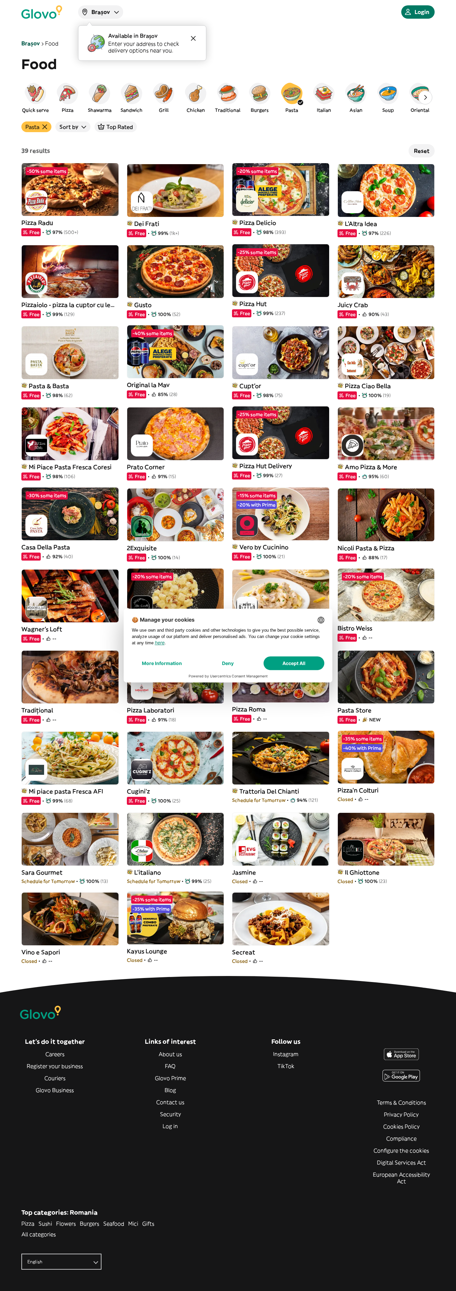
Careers (54, 1054)
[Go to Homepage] (41, 12)
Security (170, 1114)
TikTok (285, 1066)
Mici (133, 1223)
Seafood (113, 1223)
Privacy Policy (401, 1114)
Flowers (66, 1223)
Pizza (27, 1223)
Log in (170, 1126)
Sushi (45, 1223)
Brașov (30, 43)
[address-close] (193, 38)
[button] (35, 97)
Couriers (54, 1078)
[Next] (425, 97)
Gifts (148, 1223)
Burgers (89, 1223)
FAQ (170, 1066)
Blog (170, 1090)
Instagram (285, 1054)
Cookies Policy (401, 1126)
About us (170, 1054)
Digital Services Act (401, 1162)
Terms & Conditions (401, 1102)
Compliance (401, 1138)
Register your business (55, 1066)
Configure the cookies (401, 1150)
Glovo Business (55, 1090)
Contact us (170, 1102)
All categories (38, 1234)
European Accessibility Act (401, 1178)
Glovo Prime (170, 1078)
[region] (228, 97)
